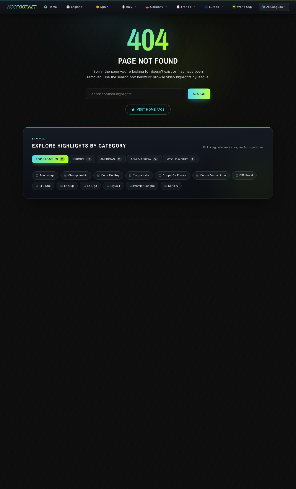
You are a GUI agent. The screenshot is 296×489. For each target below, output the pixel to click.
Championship (78, 175)
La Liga (92, 185)
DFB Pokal (246, 175)
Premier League (144, 185)
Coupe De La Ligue (213, 175)
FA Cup (69, 185)
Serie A (173, 185)
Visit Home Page (150, 109)
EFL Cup (45, 185)
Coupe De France (175, 175)
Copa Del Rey (110, 175)
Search (199, 94)
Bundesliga (47, 175)
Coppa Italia (141, 175)
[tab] (50, 159)
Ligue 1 (115, 185)
